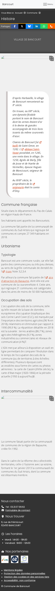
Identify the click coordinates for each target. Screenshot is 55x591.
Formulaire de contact (18, 510)
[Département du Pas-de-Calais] (14, 559)
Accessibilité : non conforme (19, 580)
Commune (32, 13)
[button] (14, 26)
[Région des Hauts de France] (24, 559)
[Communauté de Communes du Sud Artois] (5, 559)
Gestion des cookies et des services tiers (26, 576)
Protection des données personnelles (24, 573)
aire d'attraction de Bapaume (27, 279)
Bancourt (7, 4)
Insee (9, 271)
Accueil (18, 13)
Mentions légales (13, 570)
